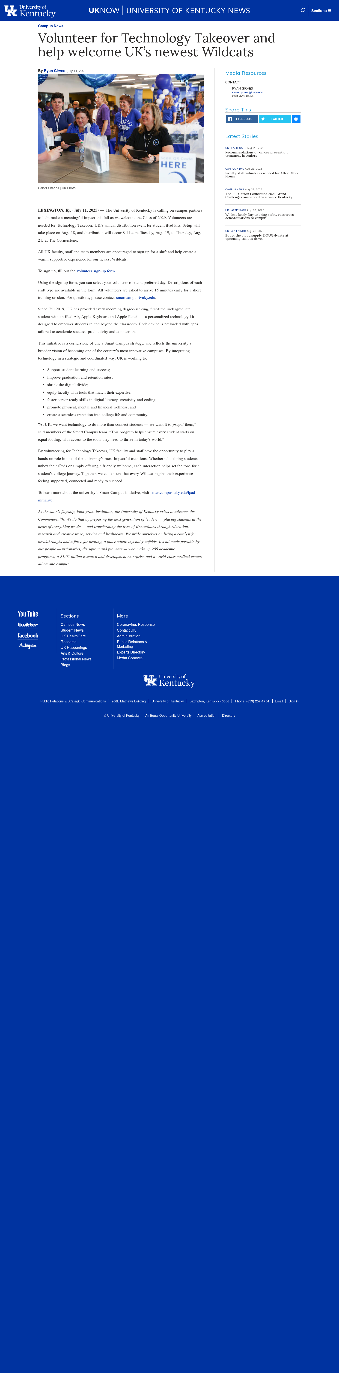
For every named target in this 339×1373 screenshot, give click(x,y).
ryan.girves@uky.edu (247, 92)
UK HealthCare (73, 636)
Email (279, 701)
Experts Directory (131, 652)
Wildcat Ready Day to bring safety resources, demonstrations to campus (259, 216)
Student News (72, 630)
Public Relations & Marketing (132, 644)
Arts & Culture (72, 653)
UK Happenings (74, 647)
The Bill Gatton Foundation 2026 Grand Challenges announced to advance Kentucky (258, 195)
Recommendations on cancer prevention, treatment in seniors (256, 154)
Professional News (76, 659)
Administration (128, 636)
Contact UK (126, 630)
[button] (321, 10)
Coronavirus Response (136, 624)
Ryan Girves (54, 70)
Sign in (294, 701)
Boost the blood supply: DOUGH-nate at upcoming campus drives (256, 237)
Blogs (65, 664)
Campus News (50, 25)
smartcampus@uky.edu (135, 297)
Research (69, 641)
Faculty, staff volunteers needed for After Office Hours (262, 174)
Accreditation (206, 715)
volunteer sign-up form (96, 270)
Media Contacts (130, 657)
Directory (228, 715)
